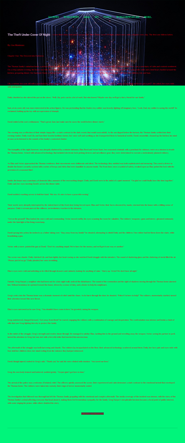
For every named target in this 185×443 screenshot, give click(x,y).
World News (71, 17)
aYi (96, 17)
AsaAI (87, 17)
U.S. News (53, 17)
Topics (107, 17)
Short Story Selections (25, 6)
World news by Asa (127, 17)
